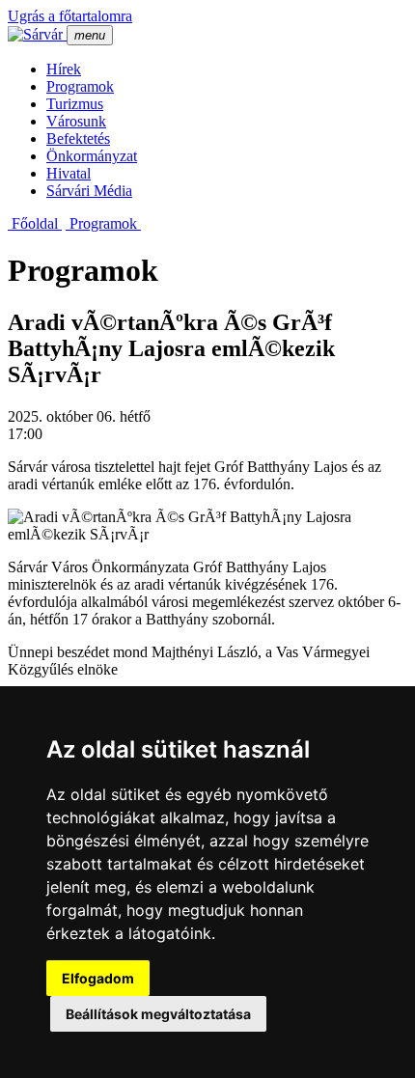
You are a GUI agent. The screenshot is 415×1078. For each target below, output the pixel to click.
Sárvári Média (89, 190)
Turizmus (74, 104)
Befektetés (78, 138)
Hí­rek (63, 69)
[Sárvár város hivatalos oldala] (37, 34)
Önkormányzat (91, 156)
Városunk (76, 121)
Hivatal (68, 173)
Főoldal (35, 223)
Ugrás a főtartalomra (70, 16)
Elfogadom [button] (98, 978)
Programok (80, 86)
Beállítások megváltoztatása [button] (158, 1014)
